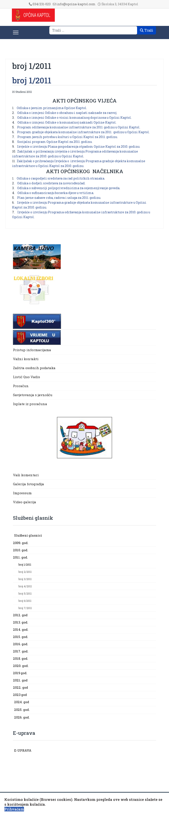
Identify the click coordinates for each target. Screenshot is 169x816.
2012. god (20, 615)
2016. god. (20, 644)
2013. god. (20, 622)
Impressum (22, 493)
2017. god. (20, 651)
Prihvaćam (14, 809)
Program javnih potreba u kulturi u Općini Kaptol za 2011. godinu (67, 137)
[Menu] (15, 32)
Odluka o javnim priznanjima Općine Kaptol (51, 108)
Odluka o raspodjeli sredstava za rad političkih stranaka (60, 178)
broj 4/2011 (25, 586)
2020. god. (21, 666)
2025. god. (22, 710)
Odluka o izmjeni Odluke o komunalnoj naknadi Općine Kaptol (66, 122)
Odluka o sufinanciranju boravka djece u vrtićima (55, 193)
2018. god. (20, 658)
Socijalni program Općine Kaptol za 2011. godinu (54, 142)
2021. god (20, 680)
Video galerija (24, 502)
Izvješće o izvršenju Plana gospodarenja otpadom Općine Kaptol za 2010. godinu (78, 146)
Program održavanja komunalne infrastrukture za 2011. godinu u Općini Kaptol (78, 127)
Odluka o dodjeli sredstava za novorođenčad (51, 183)
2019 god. (20, 673)
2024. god (21, 702)
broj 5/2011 (25, 593)
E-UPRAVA (22, 750)
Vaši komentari (26, 475)
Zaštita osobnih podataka (34, 368)
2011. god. (20, 557)
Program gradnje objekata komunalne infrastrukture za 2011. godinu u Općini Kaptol (83, 132)
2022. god (20, 687)
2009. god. (20, 543)
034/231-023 (42, 4)
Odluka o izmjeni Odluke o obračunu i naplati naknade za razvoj (66, 113)
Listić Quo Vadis (26, 377)
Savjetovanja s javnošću (32, 395)
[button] (154, 535)
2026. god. (22, 717)
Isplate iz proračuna (30, 404)
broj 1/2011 (24, 564)
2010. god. (20, 550)
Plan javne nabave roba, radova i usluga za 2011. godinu (58, 198)
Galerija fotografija (28, 484)
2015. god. (20, 637)
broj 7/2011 (25, 608)
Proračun (21, 386)
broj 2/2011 (25, 571)
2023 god (20, 695)
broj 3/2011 (25, 579)
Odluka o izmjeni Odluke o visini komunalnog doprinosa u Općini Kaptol (74, 117)
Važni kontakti (26, 359)
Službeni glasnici (28, 535)
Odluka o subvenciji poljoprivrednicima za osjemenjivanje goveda (68, 188)
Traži (148, 30)
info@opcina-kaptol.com (76, 4)
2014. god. (20, 629)
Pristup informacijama (32, 350)
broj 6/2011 (24, 600)
